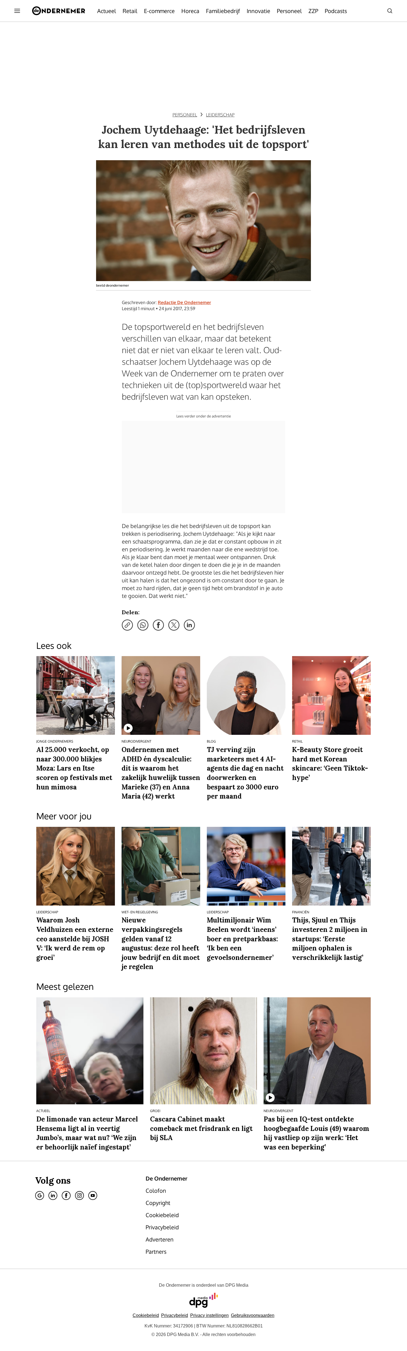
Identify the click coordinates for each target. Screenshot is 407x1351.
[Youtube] (92, 1195)
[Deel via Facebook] (158, 625)
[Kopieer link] (127, 625)
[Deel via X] (173, 625)
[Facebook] (66, 1195)
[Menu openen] (17, 11)
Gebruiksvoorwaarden (252, 1315)
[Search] (390, 11)
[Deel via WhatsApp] (142, 625)
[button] (209, 1315)
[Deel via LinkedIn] (189, 625)
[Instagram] (79, 1195)
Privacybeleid (174, 1315)
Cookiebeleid (146, 1315)
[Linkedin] (52, 1195)
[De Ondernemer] (58, 10)
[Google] (39, 1195)
